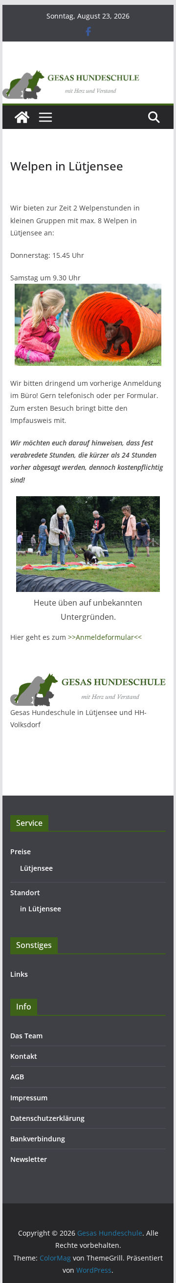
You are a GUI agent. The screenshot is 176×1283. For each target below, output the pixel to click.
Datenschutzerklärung (47, 1118)
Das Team (26, 1035)
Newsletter (28, 1159)
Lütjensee (36, 868)
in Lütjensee (40, 908)
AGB (17, 1076)
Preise (20, 851)
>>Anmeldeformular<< (105, 637)
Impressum (28, 1097)
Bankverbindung (37, 1138)
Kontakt (23, 1056)
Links (19, 974)
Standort (25, 892)
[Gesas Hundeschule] (22, 117)
